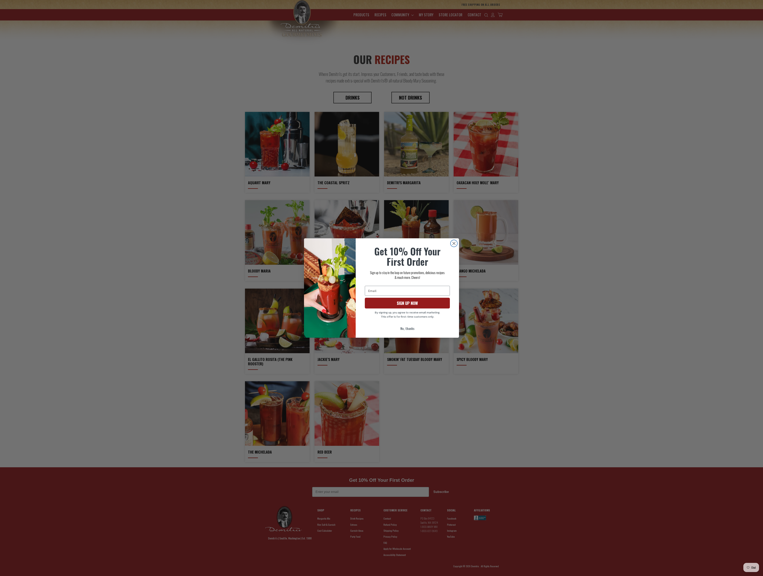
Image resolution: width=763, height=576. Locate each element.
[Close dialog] (453, 243)
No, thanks (407, 328)
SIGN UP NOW (407, 303)
